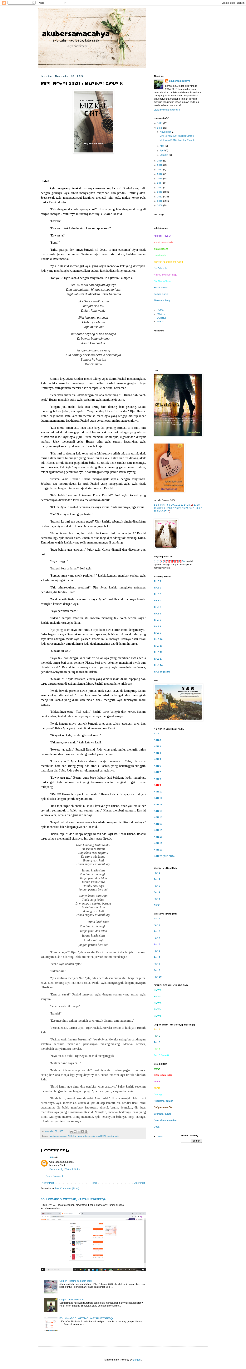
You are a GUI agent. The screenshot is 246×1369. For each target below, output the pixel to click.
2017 (160, 169)
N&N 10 (158, 791)
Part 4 (157, 892)
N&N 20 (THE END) (164, 856)
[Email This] (71, 1131)
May (162, 146)
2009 (160, 205)
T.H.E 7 (157, 620)
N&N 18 (158, 843)
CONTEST (162, 317)
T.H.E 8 (157, 626)
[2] (158, 561)
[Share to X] (79, 1131)
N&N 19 (158, 849)
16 (191, 504)
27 (200, 508)
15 (188, 504)
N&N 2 (157, 740)
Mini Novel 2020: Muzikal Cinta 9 (177, 136)
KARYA (160, 321)
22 (172, 508)
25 (194, 508)
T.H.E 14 (158, 665)
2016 (160, 174)
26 (197, 508)
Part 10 (158, 976)
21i (169, 508)
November (165, 132)
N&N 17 (158, 837)
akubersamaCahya (179, 81)
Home (94, 1183)
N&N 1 (157, 733)
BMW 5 (157, 1016)
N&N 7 (157, 772)
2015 (160, 178)
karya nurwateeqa (81, 1136)
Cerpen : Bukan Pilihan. (71, 1299)
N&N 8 (157, 778)
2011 (160, 196)
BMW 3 (157, 1003)
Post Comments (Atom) (67, 1188)
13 (182, 504)
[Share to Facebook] (82, 1131)
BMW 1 (157, 990)
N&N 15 (158, 824)
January (164, 155)
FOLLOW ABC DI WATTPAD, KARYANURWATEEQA (73, 1199)
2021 (160, 123)
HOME (160, 310)
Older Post (139, 1183)
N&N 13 (158, 811)
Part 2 (157, 879)
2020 (160, 128)
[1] (155, 561)
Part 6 (157, 951)
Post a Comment (54, 1176)
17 (195, 504)
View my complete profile (167, 109)
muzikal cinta (113, 1136)
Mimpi (157, 1068)
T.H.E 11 (158, 646)
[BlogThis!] (75, 1131)
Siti (51, 1157)
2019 (160, 160)
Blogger (137, 1359)
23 (179, 508)
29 (158, 511)
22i (176, 508)
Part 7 (157, 957)
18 (198, 504)
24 (186, 508)
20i (162, 508)
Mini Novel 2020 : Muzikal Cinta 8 (177, 140)
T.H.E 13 (158, 658)
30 (161, 511)
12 (178, 504)
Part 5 (157, 898)
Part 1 (157, 872)
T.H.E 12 (158, 652)
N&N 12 (158, 804)
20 (158, 508)
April (162, 150)
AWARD (161, 314)
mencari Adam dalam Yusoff (168, 261)
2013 (160, 187)
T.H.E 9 (157, 633)
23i (183, 508)
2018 (160, 165)
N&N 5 (157, 759)
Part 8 (157, 963)
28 (155, 511)
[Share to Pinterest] (86, 1131)
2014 (160, 183)
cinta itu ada (160, 255)
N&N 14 (158, 817)
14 (185, 504)
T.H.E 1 (157, 581)
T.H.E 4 (157, 600)
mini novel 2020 (98, 1136)
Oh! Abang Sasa (162, 281)
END (166, 511)
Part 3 (157, 886)
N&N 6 (157, 766)
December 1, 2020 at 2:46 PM (64, 1169)
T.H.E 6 (157, 613)
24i (190, 508)
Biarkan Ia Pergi (162, 300)
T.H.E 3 (157, 594)
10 (172, 504)
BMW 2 (157, 996)
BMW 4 (157, 1009)
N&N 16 (158, 830)
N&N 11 (158, 798)
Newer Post (48, 1183)
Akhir (157, 905)
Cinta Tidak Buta (163, 1075)
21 (165, 508)
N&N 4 (157, 752)
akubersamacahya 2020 (61, 1136)
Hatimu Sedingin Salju (165, 274)
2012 (160, 192)
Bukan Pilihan (161, 287)
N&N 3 (157, 746)
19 (155, 508)
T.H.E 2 (157, 587)
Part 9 (157, 970)
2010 (160, 201)
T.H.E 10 (158, 639)
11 (175, 504)
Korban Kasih (161, 294)
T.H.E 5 (157, 607)
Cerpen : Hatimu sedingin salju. (75, 1281)
